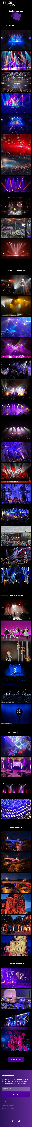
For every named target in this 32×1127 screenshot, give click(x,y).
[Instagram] (18, 1121)
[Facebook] (13, 1121)
